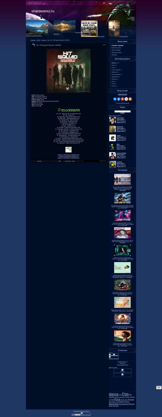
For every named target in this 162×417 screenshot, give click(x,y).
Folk (120, 397)
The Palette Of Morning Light (119, 292)
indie (117, 402)
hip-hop (132, 397)
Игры (113, 81)
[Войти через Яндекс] (122, 99)
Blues (123, 397)
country (117, 397)
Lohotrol (121, 311)
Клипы (113, 65)
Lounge (111, 397)
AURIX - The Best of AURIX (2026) (122, 257)
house (131, 399)
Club (120, 395)
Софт (113, 67)
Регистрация (130, 18)
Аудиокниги (115, 76)
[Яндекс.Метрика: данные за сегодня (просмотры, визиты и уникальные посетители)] (85, 414)
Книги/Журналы (116, 74)
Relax (117, 406)
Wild (60, 161)
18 (48, 40)
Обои (113, 83)
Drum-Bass (68, 161)
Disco (110, 406)
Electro (131, 404)
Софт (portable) (116, 69)
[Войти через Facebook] (118, 99)
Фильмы (114, 79)
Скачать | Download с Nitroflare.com (68, 154)
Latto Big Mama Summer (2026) (120, 240)
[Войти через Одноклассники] (130, 99)
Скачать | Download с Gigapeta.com (68, 158)
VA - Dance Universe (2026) (120, 326)
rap (110, 400)
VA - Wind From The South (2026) (119, 205)
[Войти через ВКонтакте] (115, 99)
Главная (132, 17)
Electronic (113, 404)
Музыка (39, 161)
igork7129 (129, 293)
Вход (133, 19)
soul (114, 406)
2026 (38, 40)
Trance (126, 402)
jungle (73, 161)
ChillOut (121, 402)
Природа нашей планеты (34, 36)
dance (114, 394)
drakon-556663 (123, 189)
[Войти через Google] (126, 99)
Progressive (124, 400)
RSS (44, 3)
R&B (112, 400)
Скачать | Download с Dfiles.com (68, 156)
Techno (127, 397)
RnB (130, 395)
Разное (114, 86)
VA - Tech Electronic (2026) (120, 223)
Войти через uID (122, 94)
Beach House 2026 (116, 310)
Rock (117, 399)
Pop (125, 394)
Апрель (43, 40)
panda (127, 241)
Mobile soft (114, 72)
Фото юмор (101, 36)
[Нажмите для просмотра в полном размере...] (69, 92)
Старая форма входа (122, 103)
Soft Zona (122, 391)
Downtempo (123, 404)
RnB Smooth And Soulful (120, 343)
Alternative (112, 402)
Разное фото (124, 36)
